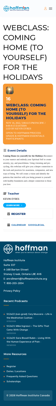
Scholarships (14, 381)
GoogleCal (36, 225)
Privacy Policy (12, 290)
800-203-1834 (15, 283)
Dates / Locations (16, 371)
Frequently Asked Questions (22, 376)
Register (11, 366)
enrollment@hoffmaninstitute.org (26, 278)
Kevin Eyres (11, 199)
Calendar (18, 225)
